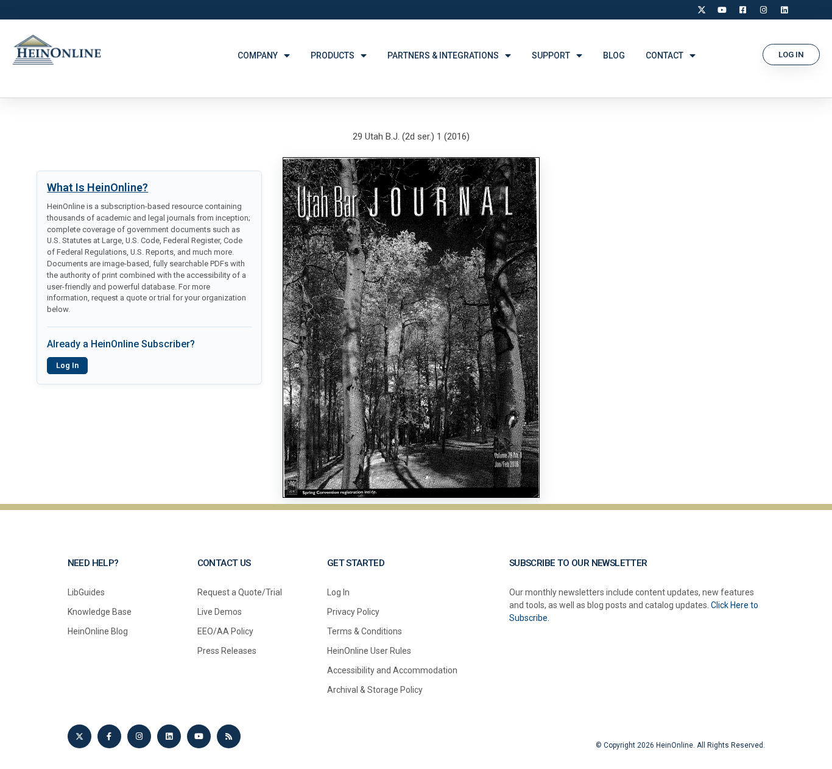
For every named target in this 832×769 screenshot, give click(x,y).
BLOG (614, 55)
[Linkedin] (169, 736)
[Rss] (229, 736)
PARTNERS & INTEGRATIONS (443, 55)
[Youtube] (199, 736)
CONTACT (664, 55)
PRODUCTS (332, 55)
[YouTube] (722, 10)
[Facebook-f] (109, 736)
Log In (67, 365)
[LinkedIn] (784, 10)
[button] (791, 54)
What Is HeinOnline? (97, 187)
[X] (702, 10)
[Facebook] (743, 10)
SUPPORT (551, 55)
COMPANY (258, 55)
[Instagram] (764, 10)
